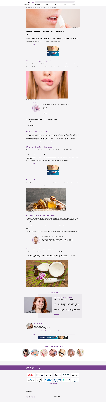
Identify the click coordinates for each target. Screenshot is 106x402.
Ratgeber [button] (73, 4)
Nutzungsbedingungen (47, 400)
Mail (42, 330)
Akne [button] (47, 4)
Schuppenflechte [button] (37, 4)
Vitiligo (55, 4)
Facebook (54, 330)
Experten (27, 390)
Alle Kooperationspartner (53, 383)
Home (27, 7)
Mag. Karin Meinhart (39, 325)
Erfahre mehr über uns (57, 396)
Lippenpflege (40, 7)
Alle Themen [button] (64, 4)
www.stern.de (42, 326)
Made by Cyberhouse (77, 400)
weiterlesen (56, 314)
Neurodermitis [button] (26, 4)
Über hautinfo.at (28, 388)
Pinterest (60, 330)
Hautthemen (35, 7)
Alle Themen (30, 7)
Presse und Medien (29, 394)
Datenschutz (38, 400)
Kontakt (42, 400)
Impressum (34, 400)
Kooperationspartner (29, 391)
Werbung (27, 392)
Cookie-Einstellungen (54, 400)
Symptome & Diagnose (57, 297)
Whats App (48, 330)
